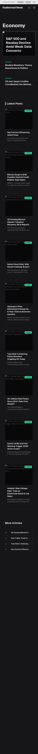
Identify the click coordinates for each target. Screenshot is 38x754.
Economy (29, 2)
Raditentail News (13, 7)
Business (20, 2)
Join (34, 2)
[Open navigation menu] (34, 7)
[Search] (29, 8)
